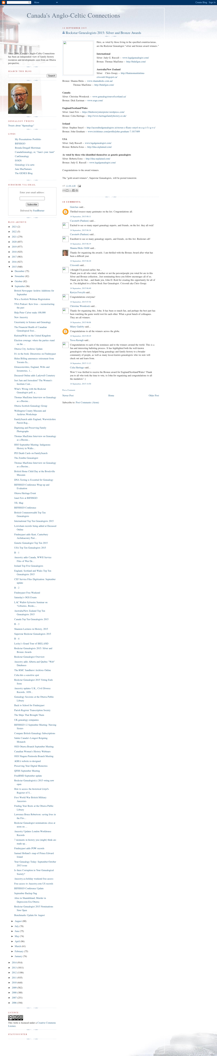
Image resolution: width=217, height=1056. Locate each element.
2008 (14, 992)
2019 (14, 246)
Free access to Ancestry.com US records (33, 883)
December (20, 271)
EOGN (18, 160)
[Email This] (64, 190)
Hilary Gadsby (77, 326)
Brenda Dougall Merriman (28, 147)
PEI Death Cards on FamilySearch (30, 453)
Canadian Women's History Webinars (32, 751)
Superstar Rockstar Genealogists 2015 (32, 633)
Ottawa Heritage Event (25, 493)
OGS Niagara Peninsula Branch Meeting (33, 756)
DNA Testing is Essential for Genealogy (33, 479)
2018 (14, 251)
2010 (14, 982)
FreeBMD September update (28, 775)
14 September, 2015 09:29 (80, 336)
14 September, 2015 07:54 (80, 301)
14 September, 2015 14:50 (80, 383)
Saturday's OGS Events (25, 597)
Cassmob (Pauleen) (79, 220)
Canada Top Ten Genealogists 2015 (31, 619)
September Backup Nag (25, 893)
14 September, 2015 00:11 (80, 216)
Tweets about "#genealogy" (21, 125)
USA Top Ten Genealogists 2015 (30, 547)
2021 (14, 236)
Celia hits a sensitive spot (26, 675)
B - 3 (16, 624)
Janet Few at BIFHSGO (25, 497)
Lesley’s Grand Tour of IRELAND (31, 643)
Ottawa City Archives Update (28, 348)
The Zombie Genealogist (26, 457)
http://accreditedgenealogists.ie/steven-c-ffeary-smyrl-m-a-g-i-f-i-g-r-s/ (121, 127)
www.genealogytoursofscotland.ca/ (109, 96)
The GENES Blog (24, 173)
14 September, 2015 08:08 (80, 322)
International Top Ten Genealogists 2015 (34, 521)
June (17, 931)
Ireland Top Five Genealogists (28, 565)
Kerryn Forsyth (77, 292)
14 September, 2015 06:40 (80, 288)
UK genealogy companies (26, 719)
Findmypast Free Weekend (27, 592)
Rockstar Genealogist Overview (29, 656)
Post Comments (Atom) (87, 402)
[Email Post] (79, 185)
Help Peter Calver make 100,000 (30, 312)
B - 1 (16, 552)
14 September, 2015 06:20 (80, 261)
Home (111, 395)
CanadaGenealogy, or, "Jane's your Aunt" (35, 152)
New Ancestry (21, 317)
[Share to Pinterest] (76, 190)
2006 (14, 1002)
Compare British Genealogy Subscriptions (34, 733)
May (17, 936)
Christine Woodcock (80, 306)
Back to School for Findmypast (29, 705)
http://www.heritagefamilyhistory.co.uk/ (107, 115)
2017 (14, 256)
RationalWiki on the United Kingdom (32, 335)
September (20, 286)
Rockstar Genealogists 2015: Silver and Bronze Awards (103, 32)
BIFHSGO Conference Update (29, 888)
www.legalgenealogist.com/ (135, 57)
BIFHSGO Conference (25, 507)
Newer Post (68, 395)
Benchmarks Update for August (29, 915)
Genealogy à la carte (24, 164)
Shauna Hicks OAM (79, 248)
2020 (14, 241)
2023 (14, 226)
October (19, 281)
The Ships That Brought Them (29, 714)
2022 (14, 231)
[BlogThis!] (67, 190)
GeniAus (74, 207)
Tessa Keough (77, 340)
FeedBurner (38, 210)
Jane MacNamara (23, 169)
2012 (14, 972)
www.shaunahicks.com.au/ (100, 80)
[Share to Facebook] (73, 190)
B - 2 (16, 587)
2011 (14, 977)
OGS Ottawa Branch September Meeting (34, 746)
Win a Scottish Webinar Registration (32, 299)
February (19, 951)
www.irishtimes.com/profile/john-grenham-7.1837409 (114, 131)
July (17, 926)
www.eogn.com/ (95, 100)
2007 (14, 997)
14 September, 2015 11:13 (80, 363)
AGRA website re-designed (27, 761)
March (18, 946)
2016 (14, 261)
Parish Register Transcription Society (32, 710)
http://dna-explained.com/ (99, 146)
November (20, 276)
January (19, 956)
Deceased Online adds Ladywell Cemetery (34, 375)
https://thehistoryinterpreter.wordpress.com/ (103, 112)
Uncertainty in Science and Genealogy (32, 322)
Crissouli (74, 265)
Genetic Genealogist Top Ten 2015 (31, 542)
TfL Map (18, 502)
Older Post (154, 395)
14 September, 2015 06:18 (80, 230)
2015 (14, 266)
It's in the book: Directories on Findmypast (35, 353)
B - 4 (16, 638)
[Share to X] (70, 190)
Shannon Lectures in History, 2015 (31, 628)
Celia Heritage (77, 367)
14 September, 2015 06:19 (80, 243)
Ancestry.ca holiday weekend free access (33, 878)
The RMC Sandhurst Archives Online (32, 670)
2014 (14, 962)
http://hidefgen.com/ (136, 61)
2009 (14, 987)
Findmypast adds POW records (29, 848)
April (18, 941)
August (18, 921)
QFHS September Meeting (27, 770)
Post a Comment (68, 390)
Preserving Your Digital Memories (31, 765)
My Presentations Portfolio (28, 139)
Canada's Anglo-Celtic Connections (73, 15)
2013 (14, 967)
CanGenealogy (22, 156)
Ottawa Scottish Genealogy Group (30, 405)
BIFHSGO (20, 143)
